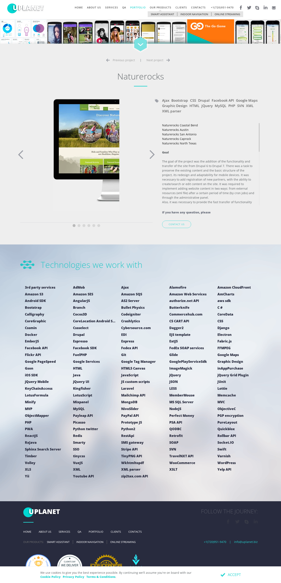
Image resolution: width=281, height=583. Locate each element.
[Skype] (257, 6)
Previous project (124, 60)
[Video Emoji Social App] (117, 35)
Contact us (177, 224)
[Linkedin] (265, 6)
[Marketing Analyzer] (23, 35)
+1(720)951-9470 (222, 7)
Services (111, 7)
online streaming (227, 14)
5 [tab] (93, 225)
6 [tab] (98, 225)
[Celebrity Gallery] (70, 35)
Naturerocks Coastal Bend (180, 125)
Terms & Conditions (100, 577)
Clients (181, 7)
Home (79, 7)
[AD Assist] (163, 35)
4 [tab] (88, 225)
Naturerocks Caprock (176, 139)
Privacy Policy (73, 577)
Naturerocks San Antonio (179, 134)
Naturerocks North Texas (179, 143)
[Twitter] (249, 6)
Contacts (198, 7)
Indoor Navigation (194, 14)
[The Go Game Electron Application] (210, 35)
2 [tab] (79, 225)
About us (94, 7)
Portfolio (138, 7)
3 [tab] (83, 225)
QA (124, 7)
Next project (154, 60)
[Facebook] (241, 6)
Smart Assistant (162, 14)
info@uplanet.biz (246, 542)
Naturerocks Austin (175, 130)
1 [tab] (74, 225)
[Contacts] (274, 6)
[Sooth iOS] (257, 35)
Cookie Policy (50, 577)
